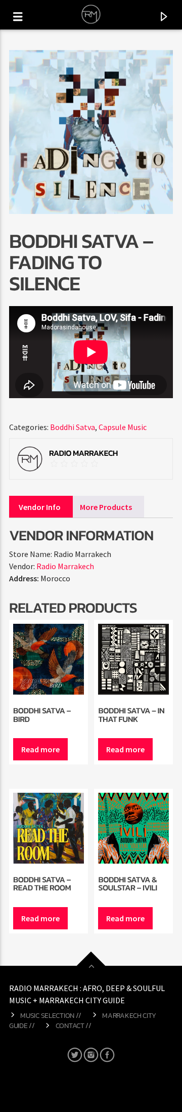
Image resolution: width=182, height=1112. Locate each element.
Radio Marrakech (65, 566)
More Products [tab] (106, 507)
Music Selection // (50, 1015)
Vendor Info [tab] (40, 507)
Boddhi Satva (72, 427)
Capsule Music (123, 427)
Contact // (74, 1025)
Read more (40, 749)
